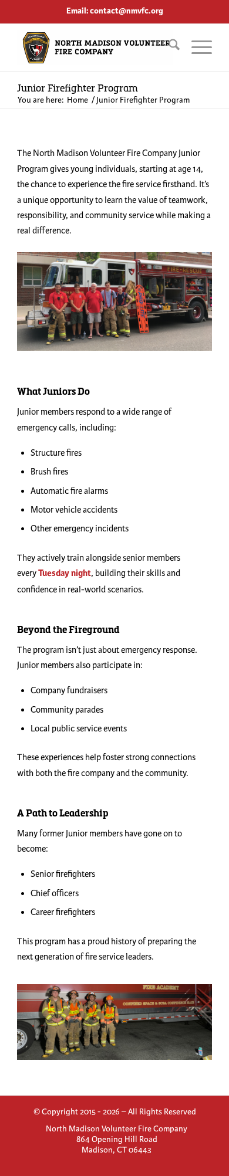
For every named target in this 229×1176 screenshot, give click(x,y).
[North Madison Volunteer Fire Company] (95, 47)
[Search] (168, 47)
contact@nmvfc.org (126, 11)
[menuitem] (168, 47)
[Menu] (196, 47)
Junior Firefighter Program (77, 88)
